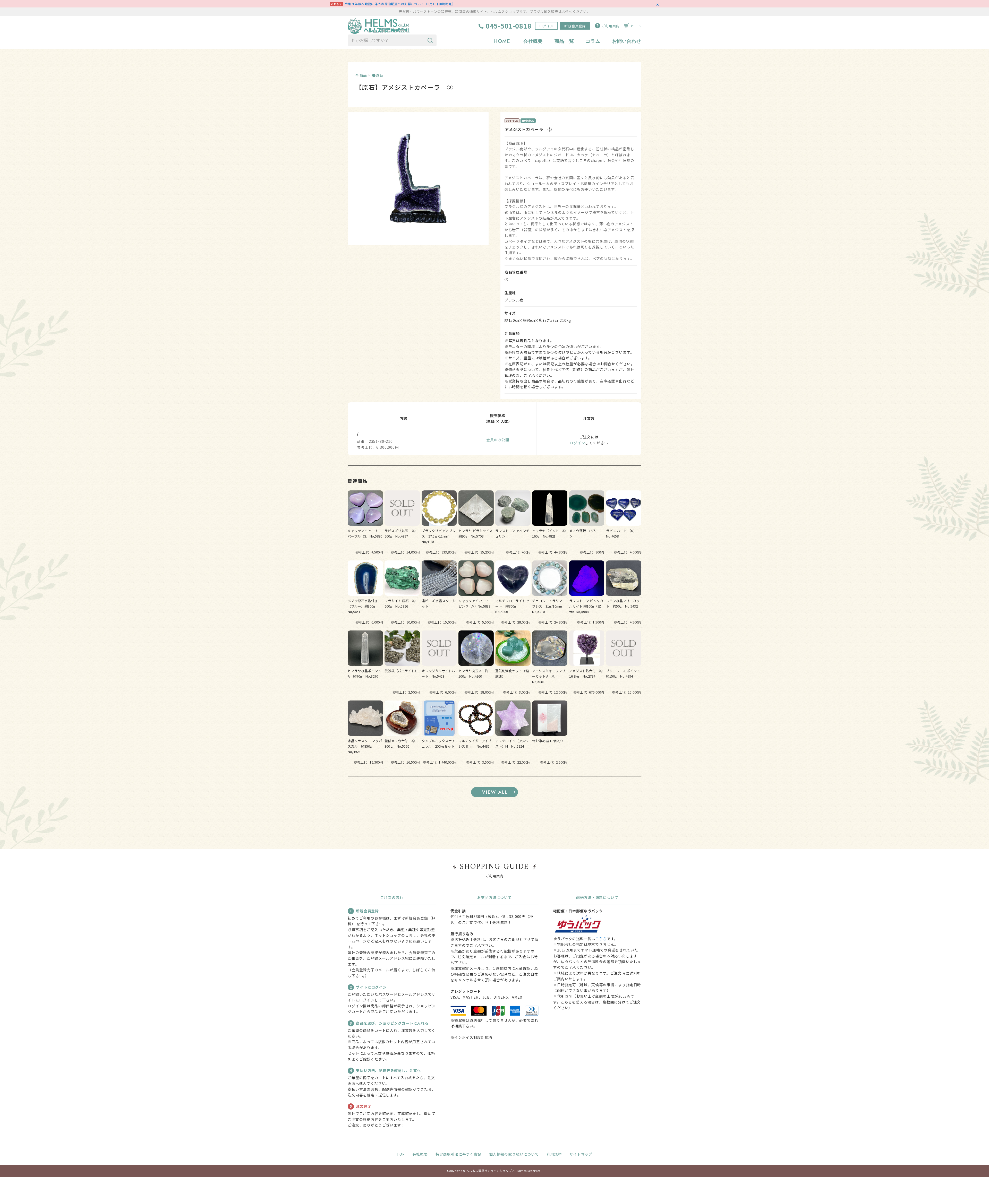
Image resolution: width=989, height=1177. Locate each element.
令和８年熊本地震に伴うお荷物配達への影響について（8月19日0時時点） (400, 4)
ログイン (546, 25)
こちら (601, 938)
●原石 (377, 75)
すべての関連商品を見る (494, 792)
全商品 (361, 75)
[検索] (430, 40)
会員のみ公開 (497, 439)
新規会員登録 (575, 25)
